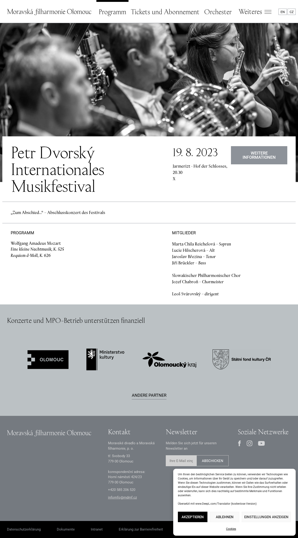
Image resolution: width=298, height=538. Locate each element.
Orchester (218, 11)
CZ (292, 12)
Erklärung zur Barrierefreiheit (141, 529)
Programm (112, 11)
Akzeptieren (193, 517)
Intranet (97, 529)
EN (283, 12)
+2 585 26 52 (121, 490)
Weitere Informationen (259, 155)
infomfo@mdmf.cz (122, 497)
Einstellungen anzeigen (266, 517)
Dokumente (66, 529)
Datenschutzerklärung (24, 529)
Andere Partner (149, 395)
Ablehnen (225, 517)
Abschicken (212, 461)
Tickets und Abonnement (165, 11)
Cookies (231, 529)
